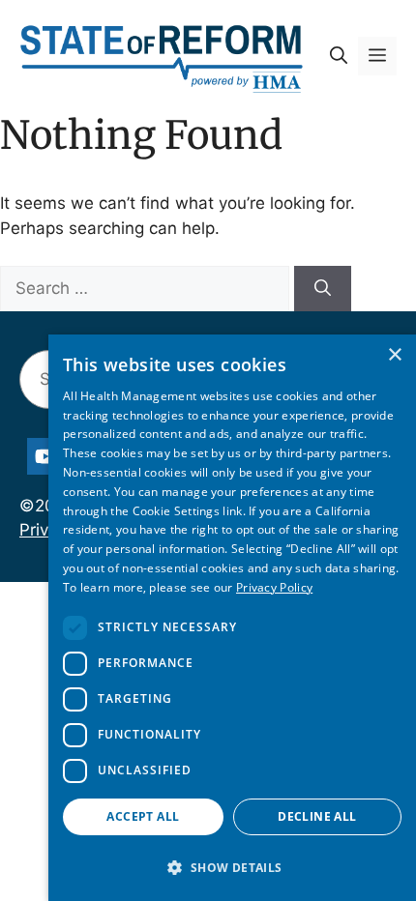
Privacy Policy (274, 587)
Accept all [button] (142, 816)
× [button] (394, 355)
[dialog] (232, 617)
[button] (338, 56)
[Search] (322, 289)
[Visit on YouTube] (45, 456)
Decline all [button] (317, 816)
